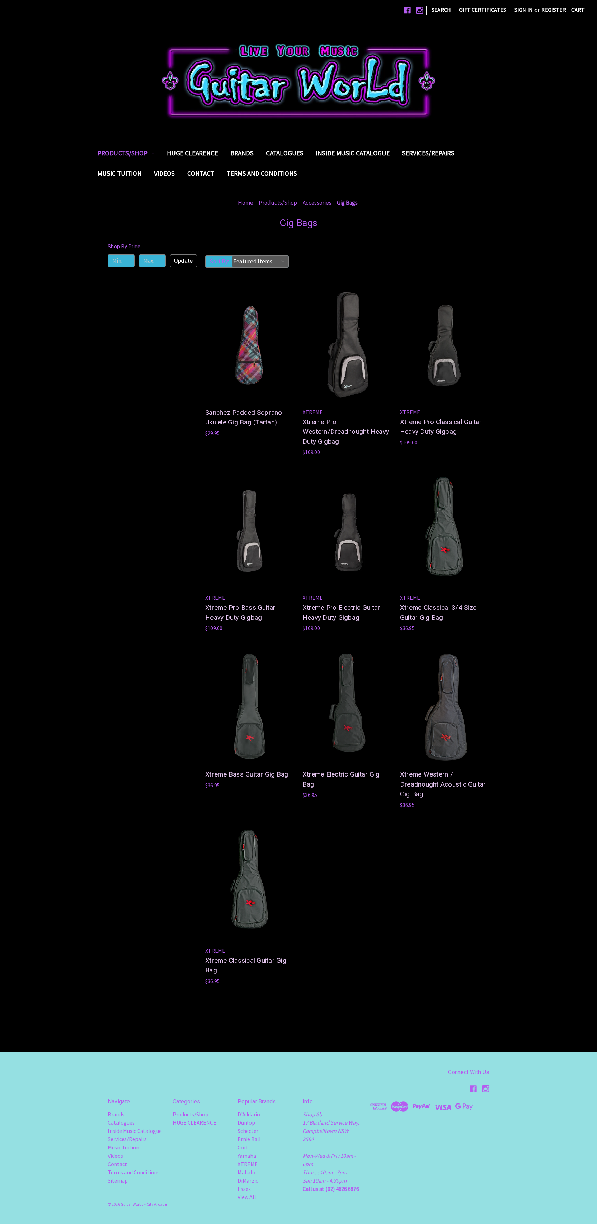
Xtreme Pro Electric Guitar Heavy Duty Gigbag (341, 612)
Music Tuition (119, 173)
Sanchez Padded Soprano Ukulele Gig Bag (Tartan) (243, 417)
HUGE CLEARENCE (192, 153)
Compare (247, 345)
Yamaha (247, 1155)
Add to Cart (250, 359)
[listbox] (260, 261)
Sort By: (219, 261)
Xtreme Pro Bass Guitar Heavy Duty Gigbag (240, 612)
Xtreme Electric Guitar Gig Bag (341, 779)
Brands (242, 153)
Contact (200, 173)
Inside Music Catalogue (353, 153)
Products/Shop (122, 153)
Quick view (248, 331)
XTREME (248, 1163)
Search (441, 9)
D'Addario (249, 1114)
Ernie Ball (249, 1139)
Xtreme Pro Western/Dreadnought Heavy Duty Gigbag (346, 431)
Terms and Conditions (262, 173)
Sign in (523, 9)
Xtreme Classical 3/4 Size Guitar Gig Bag (438, 612)
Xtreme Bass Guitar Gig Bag (246, 774)
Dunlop (246, 1122)
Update (183, 260)
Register (553, 9)
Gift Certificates (482, 9)
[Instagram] (419, 10)
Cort (243, 1147)
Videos (164, 173)
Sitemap (118, 1180)
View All (247, 1197)
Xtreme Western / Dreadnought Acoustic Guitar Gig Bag (443, 784)
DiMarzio (248, 1180)
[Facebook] (407, 10)
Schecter (248, 1130)
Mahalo (246, 1172)
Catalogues (284, 153)
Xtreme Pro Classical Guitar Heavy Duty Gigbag (441, 427)
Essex (244, 1188)
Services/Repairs (428, 153)
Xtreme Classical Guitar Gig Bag (245, 965)
